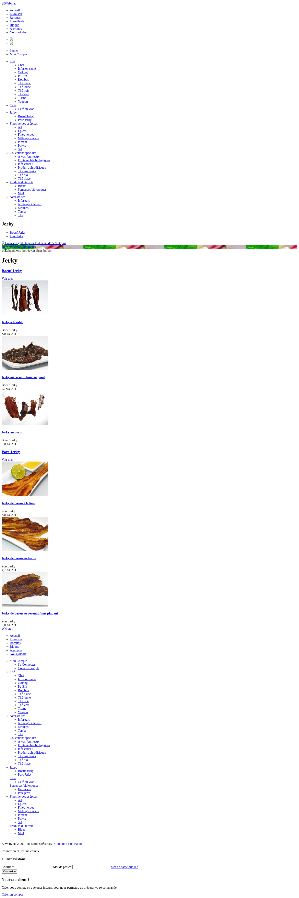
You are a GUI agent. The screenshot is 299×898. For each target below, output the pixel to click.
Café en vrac (26, 109)
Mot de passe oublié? (124, 867)
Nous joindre (18, 32)
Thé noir (23, 90)
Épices (22, 131)
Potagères (24, 793)
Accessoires (17, 197)
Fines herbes (26, 134)
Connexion (9, 871)
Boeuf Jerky (26, 116)
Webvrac (7, 628)
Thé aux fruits (27, 171)
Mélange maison (28, 138)
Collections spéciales (23, 153)
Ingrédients (17, 21)
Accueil (15, 10)
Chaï (21, 65)
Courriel (8, 867)
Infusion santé (27, 68)
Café (13, 105)
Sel (20, 149)
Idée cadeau (25, 164)
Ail (20, 127)
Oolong (23, 72)
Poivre (22, 145)
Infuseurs (24, 200)
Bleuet (22, 186)
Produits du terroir (21, 182)
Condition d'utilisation (68, 843)
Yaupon (23, 101)
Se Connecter (26, 664)
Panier (14, 50)
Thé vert (23, 94)
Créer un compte (28, 668)
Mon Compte (18, 54)
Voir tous (7, 278)
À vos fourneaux (28, 156)
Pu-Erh (22, 76)
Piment (22, 142)
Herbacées (24, 789)
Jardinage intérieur (29, 204)
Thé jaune (24, 87)
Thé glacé (24, 178)
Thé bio (23, 175)
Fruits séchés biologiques (34, 160)
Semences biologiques (32, 189)
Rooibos (23, 79)
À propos (16, 28)
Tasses (22, 211)
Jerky (13, 112)
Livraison (16, 14)
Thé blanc (24, 83)
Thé (12, 61)
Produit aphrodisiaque (32, 167)
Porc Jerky (25, 120)
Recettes (15, 17)
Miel (21, 193)
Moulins (23, 208)
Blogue (14, 25)
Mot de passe (62, 867)
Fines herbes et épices (24, 123)
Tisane (22, 98)
